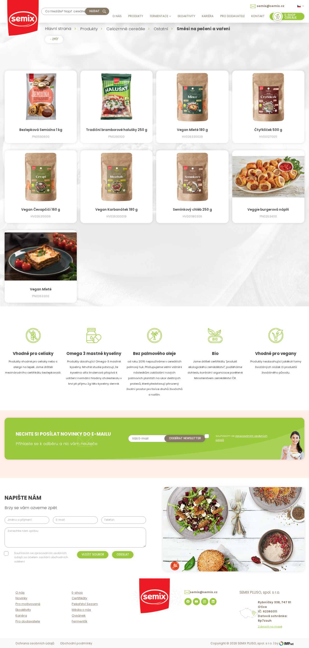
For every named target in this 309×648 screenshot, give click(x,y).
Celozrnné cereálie (125, 29)
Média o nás (81, 609)
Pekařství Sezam (85, 604)
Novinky (21, 598)
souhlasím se (241, 438)
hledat (94, 11)
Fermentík (79, 621)
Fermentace (159, 16)
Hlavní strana (58, 28)
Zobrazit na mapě (270, 626)
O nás (117, 16)
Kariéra (207, 16)
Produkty (135, 16)
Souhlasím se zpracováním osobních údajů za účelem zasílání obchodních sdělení (41, 557)
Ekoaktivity (186, 16)
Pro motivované (27, 604)
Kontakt (258, 16)
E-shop (77, 592)
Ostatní (161, 29)
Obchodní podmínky (76, 643)
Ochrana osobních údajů (34, 643)
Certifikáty (79, 598)
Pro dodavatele (232, 16)
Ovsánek (78, 615)
